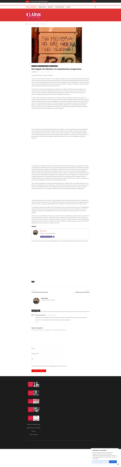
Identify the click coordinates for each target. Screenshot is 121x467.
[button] (93, 1)
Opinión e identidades (31, 7)
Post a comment (51, 71)
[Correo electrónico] (54, 237)
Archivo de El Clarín (33, 434)
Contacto (34, 431)
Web (32, 358)
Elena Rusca (35, 71)
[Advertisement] (60, 119)
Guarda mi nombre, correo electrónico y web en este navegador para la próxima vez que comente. (49, 366)
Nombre (33, 348)
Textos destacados (59, 7)
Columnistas (43, 24)
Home (27, 24)
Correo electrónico (35, 353)
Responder (37, 322)
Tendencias (50, 7)
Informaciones (42, 7)
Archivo (68, 7)
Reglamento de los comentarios (33, 427)
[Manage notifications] (118, 464)
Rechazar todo (105, 461)
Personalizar (96, 461)
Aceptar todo (113, 461)
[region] (104, 456)
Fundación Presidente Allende (33, 424)
